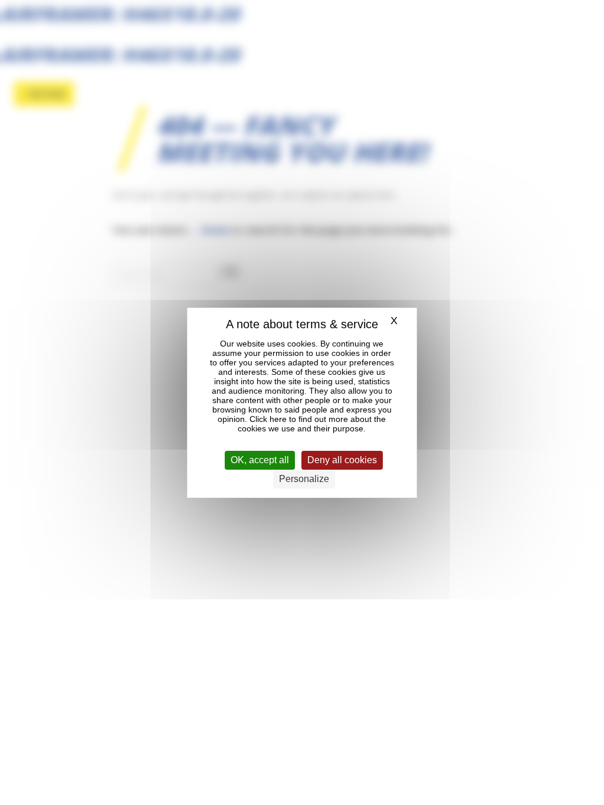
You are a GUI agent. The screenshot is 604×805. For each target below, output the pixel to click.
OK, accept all (260, 460)
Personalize (304, 479)
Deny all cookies (342, 460)
